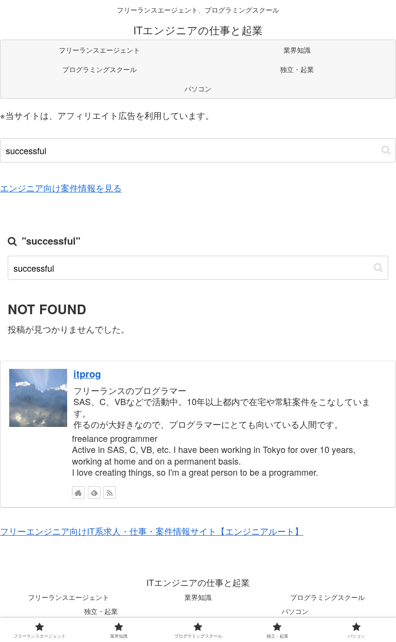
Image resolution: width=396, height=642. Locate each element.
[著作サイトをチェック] (78, 492)
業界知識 (198, 597)
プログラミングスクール (327, 597)
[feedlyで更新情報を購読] (94, 492)
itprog (87, 373)
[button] (386, 150)
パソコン (295, 611)
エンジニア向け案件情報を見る (61, 187)
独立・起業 (101, 611)
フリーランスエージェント (68, 597)
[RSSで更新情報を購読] (109, 492)
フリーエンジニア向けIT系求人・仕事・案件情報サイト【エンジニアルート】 (151, 531)
